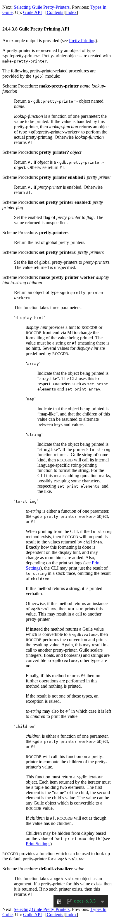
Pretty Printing (82, 40)
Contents (55, 12)
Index (71, 12)
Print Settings (38, 843)
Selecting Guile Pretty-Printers (42, 7)
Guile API (32, 12)
